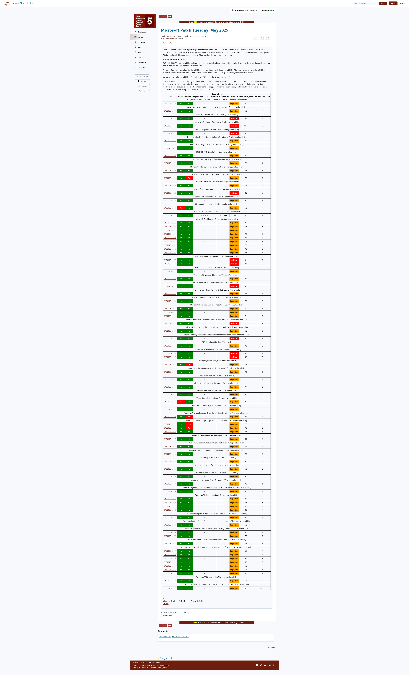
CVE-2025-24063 (170, 148)
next (169, 16)
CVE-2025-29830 (170, 558)
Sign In (393, 3)
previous (163, 16)
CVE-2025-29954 (170, 491)
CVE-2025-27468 (170, 484)
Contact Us (142, 62)
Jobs (139, 47)
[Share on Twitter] (268, 38)
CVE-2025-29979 (170, 226)
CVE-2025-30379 (170, 238)
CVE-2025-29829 (170, 588)
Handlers (153, 668)
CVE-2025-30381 (170, 241)
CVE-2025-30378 (170, 308)
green (272, 10)
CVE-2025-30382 (170, 312)
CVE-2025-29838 (170, 446)
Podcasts (141, 42)
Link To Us (136, 668)
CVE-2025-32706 (170, 428)
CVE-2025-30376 (170, 234)
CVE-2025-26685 (170, 208)
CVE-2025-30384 (170, 316)
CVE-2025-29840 (170, 502)
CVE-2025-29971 (170, 409)
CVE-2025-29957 (170, 439)
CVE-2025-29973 (170, 163)
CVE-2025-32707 (170, 346)
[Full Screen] (255, 38)
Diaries (140, 37)
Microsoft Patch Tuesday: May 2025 (194, 30)
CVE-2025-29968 (170, 111)
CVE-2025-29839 (170, 517)
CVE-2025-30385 (170, 431)
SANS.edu (203, 601)
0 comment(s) (167, 43)
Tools (140, 57)
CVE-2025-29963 (170, 510)
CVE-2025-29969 (170, 155)
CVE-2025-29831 (169, 81)
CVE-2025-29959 (170, 551)
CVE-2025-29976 (170, 301)
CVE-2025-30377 (170, 260)
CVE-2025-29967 (170, 357)
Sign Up (402, 3)
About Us (141, 67)
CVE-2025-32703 (170, 394)
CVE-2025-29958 (170, 569)
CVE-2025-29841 (170, 372)
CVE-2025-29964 (170, 499)
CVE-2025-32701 (170, 424)
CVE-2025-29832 (170, 562)
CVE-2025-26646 (170, 103)
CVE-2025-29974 (170, 476)
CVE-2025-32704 (170, 252)
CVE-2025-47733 (170, 286)
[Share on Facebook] (262, 38)
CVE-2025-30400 (170, 178)
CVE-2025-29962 (170, 506)
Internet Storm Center (22, 3)
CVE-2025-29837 (170, 469)
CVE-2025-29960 (170, 555)
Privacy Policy (162, 668)
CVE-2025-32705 (170, 271)
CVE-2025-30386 (170, 264)
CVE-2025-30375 (170, 230)
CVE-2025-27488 (170, 331)
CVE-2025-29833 (170, 323)
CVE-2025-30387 (170, 141)
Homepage (142, 32)
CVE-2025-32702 (170, 402)
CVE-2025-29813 (170, 126)
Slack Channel (143, 76)
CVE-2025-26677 (170, 536)
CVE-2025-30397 (169, 63)
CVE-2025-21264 (170, 387)
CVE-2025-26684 (170, 200)
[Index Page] (7, 3)
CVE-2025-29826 (170, 185)
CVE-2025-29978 (170, 293)
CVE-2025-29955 (170, 461)
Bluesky (144, 86)
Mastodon (144, 81)
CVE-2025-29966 (170, 353)
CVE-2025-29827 (170, 118)
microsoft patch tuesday (179, 612)
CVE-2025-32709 (170, 417)
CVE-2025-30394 (170, 532)
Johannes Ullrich (169, 39)
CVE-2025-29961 (170, 573)
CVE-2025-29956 (170, 581)
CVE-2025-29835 (170, 525)
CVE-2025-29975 (170, 279)
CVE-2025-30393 (170, 249)
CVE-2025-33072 (170, 338)
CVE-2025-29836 (170, 566)
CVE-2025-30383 (170, 245)
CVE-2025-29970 (170, 170)
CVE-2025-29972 (170, 133)
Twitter (165, 604)
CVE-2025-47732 (170, 193)
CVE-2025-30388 (170, 454)
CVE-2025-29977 (170, 223)
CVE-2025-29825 (170, 215)
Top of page (271, 647)
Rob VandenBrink (251, 10)
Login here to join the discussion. (174, 636)
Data (139, 52)
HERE (195, 22)
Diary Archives (167, 658)
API (152, 665)
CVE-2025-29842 (170, 379)
